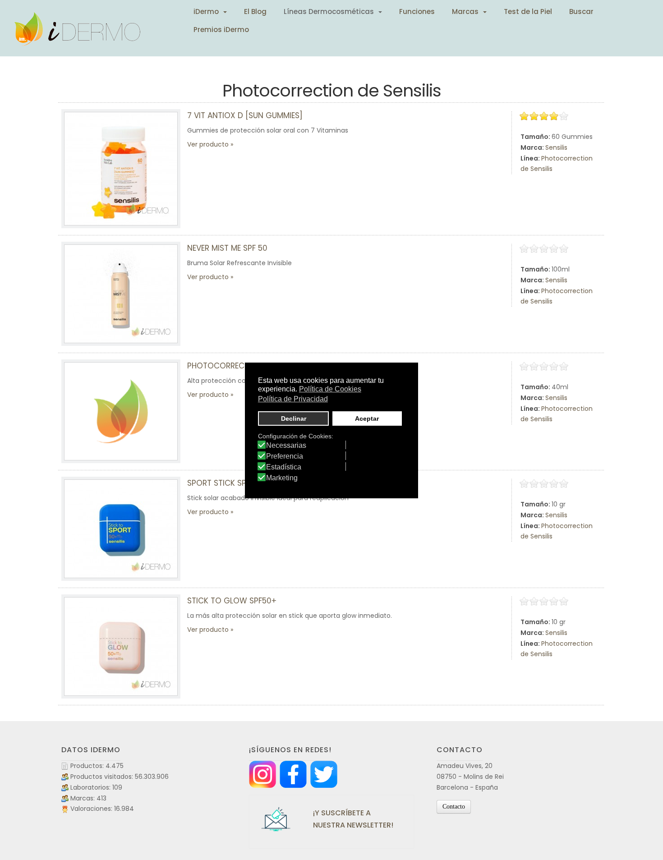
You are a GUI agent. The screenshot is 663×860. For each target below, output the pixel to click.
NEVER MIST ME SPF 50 (227, 248)
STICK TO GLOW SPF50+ (231, 600)
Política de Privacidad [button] (293, 399)
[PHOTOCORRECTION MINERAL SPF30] (121, 411)
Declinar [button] (293, 418)
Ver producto (208, 144)
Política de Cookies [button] (330, 389)
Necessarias (286, 445)
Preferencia (284, 456)
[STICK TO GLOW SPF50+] (121, 646)
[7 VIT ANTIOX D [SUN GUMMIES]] (121, 168)
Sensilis (556, 147)
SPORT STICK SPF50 (223, 483)
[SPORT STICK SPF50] (121, 528)
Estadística (283, 467)
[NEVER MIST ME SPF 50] (121, 293)
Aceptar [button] (367, 418)
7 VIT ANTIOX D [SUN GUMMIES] (245, 115)
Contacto (453, 806)
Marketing (282, 478)
